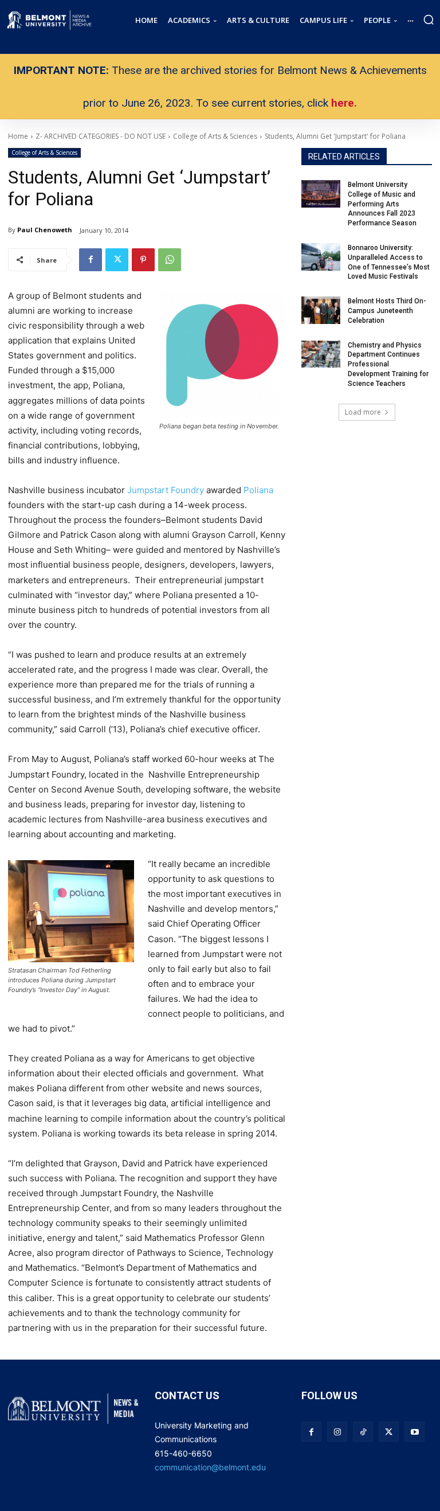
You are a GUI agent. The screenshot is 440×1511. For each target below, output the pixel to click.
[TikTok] (363, 1432)
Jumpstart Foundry (165, 490)
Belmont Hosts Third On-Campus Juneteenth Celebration (387, 311)
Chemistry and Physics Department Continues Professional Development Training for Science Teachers (388, 364)
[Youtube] (414, 1432)
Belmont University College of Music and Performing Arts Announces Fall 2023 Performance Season (383, 204)
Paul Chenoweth (44, 229)
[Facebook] (90, 259)
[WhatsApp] (169, 259)
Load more (363, 412)
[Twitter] (116, 259)
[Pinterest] (143, 259)
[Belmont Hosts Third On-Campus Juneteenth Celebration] (320, 310)
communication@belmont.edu (210, 1467)
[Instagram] (337, 1432)
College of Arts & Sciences (44, 153)
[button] (428, 19)
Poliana (258, 490)
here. (344, 103)
